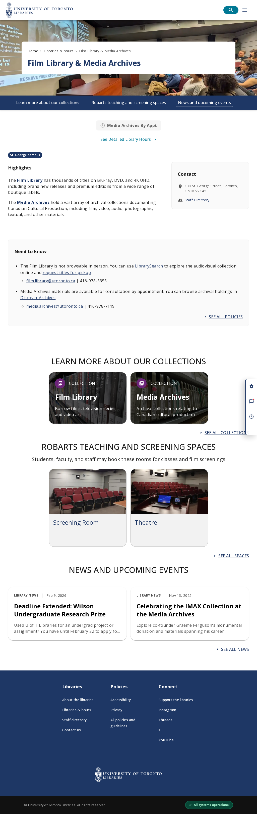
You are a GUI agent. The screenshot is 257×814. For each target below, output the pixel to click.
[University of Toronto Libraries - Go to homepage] (128, 781)
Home (33, 51)
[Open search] (230, 10)
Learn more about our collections (47, 102)
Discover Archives (38, 297)
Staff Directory (197, 200)
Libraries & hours (59, 51)
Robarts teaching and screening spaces (128, 102)
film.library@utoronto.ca (50, 281)
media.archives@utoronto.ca (54, 306)
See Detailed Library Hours (125, 139)
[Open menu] (244, 10)
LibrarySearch (149, 266)
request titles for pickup (67, 272)
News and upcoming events (204, 102)
